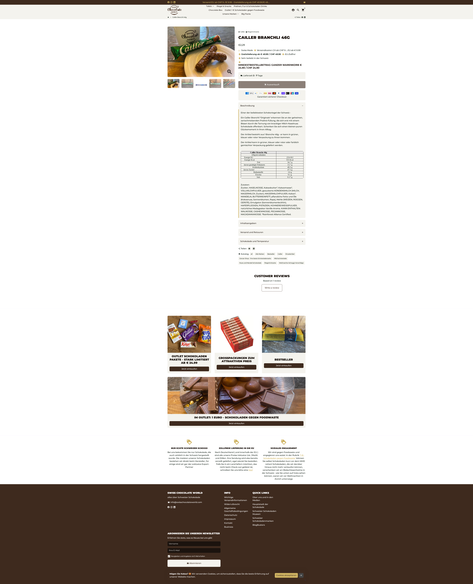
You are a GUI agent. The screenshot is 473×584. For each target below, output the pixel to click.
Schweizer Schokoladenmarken (263, 519)
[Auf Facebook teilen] (302, 17)
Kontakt (228, 523)
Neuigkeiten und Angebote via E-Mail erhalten (188, 556)
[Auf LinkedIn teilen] (304, 17)
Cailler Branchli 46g (179, 17)
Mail (251, 470)
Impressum (230, 519)
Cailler (280, 254)
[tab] (271, 105)
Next (231, 51)
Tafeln (210, 6)
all (251, 254)
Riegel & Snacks (224, 6)
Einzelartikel (290, 254)
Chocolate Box (215, 10)
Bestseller (271, 254)
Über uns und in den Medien (263, 498)
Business (228, 527)
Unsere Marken (230, 14)
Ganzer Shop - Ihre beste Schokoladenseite (255, 258)
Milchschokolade (280, 258)
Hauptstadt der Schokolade (260, 505)
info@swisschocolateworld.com (185, 502)
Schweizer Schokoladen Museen (264, 512)
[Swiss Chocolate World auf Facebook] (168, 2)
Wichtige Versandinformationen (235, 498)
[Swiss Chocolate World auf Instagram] (171, 2)
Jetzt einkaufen (189, 369)
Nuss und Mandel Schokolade (250, 263)
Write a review (272, 288)
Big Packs (246, 14)
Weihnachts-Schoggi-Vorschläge (291, 263)
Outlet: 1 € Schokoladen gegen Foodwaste (244, 10)
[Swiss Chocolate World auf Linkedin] (174, 2)
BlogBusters (259, 525)
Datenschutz (230, 515)
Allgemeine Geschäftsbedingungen (236, 509)
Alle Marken (260, 254)
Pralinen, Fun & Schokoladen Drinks (250, 6)
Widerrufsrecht (232, 504)
